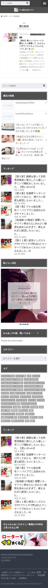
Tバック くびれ (8, 376)
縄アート (33, 417)
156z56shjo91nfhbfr (25, 103)
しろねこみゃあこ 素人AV (34, 390)
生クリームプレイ (8, 414)
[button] (20, 324)
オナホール (14, 397)
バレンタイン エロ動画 (10, 403)
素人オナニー (23, 417)
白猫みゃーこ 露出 (9, 417)
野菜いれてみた (17, 421)
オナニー (5, 397)
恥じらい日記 (24, 287)
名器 (41, 407)
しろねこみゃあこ (31, 379)
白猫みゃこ (30, 414)
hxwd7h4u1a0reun (24, 114)
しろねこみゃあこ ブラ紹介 (12, 383)
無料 (31, 410)
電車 (27, 421)
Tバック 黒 (20, 376)
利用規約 (23, 578)
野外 (40, 417)
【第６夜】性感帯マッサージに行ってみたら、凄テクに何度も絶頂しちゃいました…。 (29, 197)
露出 (32, 421)
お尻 (29, 376)
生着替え (20, 414)
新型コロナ (23, 410)
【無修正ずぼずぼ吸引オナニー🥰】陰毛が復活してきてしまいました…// (29, 140)
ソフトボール (21, 400)
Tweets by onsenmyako (12, 341)
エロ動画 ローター (34, 393)
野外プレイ (6, 421)
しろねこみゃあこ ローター (12, 386)
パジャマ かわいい (29, 403)
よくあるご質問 (34, 572)
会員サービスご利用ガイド (13, 572)
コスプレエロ (37, 397)
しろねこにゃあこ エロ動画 (12, 379)
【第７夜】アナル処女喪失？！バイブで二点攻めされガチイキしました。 (29, 210)
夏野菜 (14, 410)
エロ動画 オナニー (17, 393)
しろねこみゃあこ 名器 (33, 386)
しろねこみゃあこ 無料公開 (12, 390)
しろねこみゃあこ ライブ (34, 383)
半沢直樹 (34, 407)
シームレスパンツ (8, 400)
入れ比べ (25, 407)
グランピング (25, 397)
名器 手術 (6, 410)
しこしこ (36, 376)
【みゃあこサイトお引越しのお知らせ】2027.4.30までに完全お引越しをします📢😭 (29, 128)
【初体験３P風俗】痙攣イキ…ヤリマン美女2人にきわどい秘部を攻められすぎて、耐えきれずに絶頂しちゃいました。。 (30, 227)
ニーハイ (32, 400)
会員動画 (17, 407)
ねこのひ (5, 393)
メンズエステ (6, 407)
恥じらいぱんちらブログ (20, 583)
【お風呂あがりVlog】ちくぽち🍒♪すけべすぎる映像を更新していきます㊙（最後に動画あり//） (22, 153)
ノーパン (40, 400)
